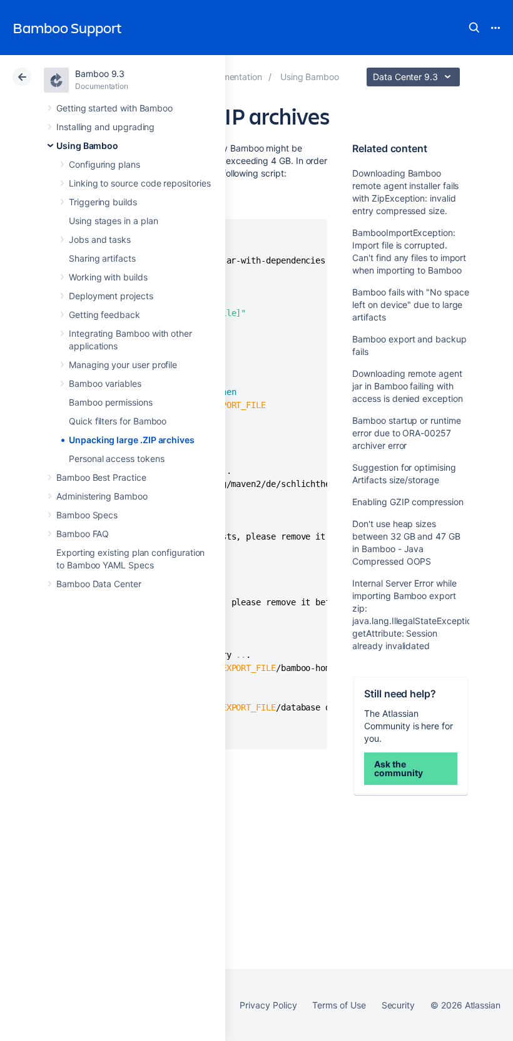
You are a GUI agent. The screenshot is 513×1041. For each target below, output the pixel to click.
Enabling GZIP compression (407, 501)
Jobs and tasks (100, 239)
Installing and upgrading (105, 126)
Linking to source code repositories (140, 183)
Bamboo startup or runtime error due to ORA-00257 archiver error (406, 433)
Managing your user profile (123, 364)
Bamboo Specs (87, 515)
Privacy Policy (268, 1005)
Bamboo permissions (111, 402)
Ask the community (398, 768)
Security (398, 1005)
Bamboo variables (105, 383)
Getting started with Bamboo (114, 108)
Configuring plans (104, 164)
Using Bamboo (87, 145)
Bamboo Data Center (98, 583)
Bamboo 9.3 (99, 73)
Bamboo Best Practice (101, 477)
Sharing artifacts (102, 258)
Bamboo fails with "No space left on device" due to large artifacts (410, 304)
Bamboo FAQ (82, 533)
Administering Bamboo (102, 496)
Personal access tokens (116, 458)
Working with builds (108, 277)
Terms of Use (338, 1005)
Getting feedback (104, 314)
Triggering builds (103, 202)
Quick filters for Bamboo (117, 421)
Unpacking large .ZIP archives (132, 439)
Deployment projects (111, 295)
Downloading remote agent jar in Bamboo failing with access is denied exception (407, 386)
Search (474, 28)
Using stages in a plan (113, 220)
